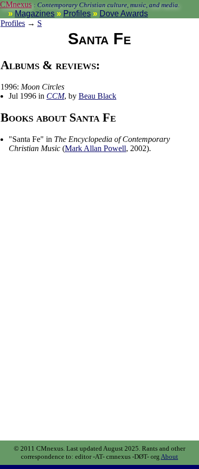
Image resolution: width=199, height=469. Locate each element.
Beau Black (97, 96)
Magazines (35, 13)
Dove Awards (124, 13)
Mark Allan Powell (95, 148)
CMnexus (16, 4)
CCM (55, 96)
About (169, 456)
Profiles (77, 13)
